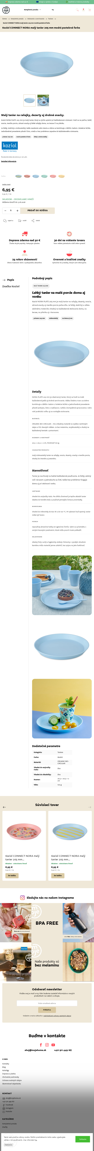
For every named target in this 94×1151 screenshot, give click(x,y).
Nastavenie (8, 1145)
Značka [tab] (10, 286)
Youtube (53, 1045)
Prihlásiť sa (47, 1010)
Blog (4, 1067)
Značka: (6, 184)
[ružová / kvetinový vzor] (27, 176)
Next (89, 807)
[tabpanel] (70, 846)
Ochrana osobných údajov (12, 1080)
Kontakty (5, 1064)
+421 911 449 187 (63, 1050)
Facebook (41, 1045)
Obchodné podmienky (10, 1077)
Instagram (47, 1045)
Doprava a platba (9, 1074)
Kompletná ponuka (9, 1124)
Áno (59, 769)
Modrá (60, 757)
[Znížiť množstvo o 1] (5, 211)
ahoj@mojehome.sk (35, 1050)
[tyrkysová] (44, 176)
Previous (4, 807)
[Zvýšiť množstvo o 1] (17, 211)
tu (36, 1140)
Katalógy (5, 1070)
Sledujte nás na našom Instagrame (50, 898)
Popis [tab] (10, 280)
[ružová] (53, 176)
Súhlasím (82, 1139)
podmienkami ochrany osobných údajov (57, 1016)
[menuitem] (32, 10)
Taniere (60, 752)
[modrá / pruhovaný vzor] (18, 176)
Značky (4, 1127)
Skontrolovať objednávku (11, 1084)
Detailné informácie (8, 161)
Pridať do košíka (38, 211)
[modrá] (36, 176)
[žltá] (61, 176)
